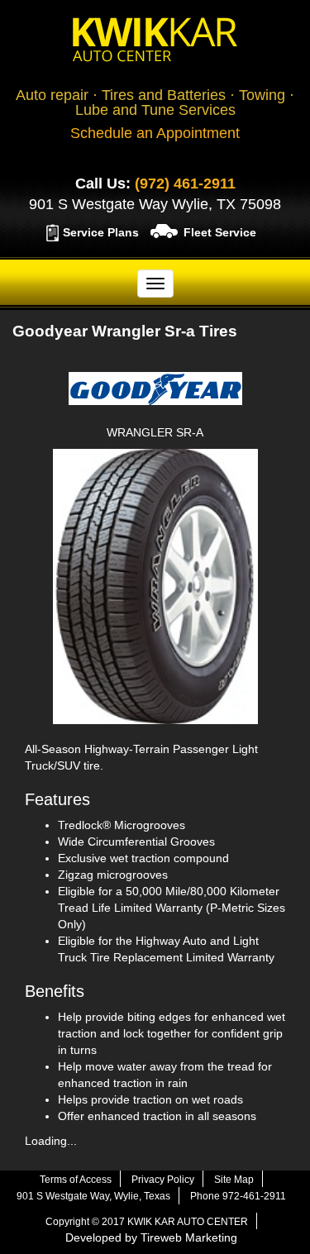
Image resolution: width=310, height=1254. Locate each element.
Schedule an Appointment (155, 133)
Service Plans (101, 232)
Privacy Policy (162, 1179)
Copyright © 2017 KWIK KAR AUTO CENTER (146, 1222)
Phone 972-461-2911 (238, 1196)
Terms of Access (76, 1179)
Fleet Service (220, 232)
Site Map (234, 1179)
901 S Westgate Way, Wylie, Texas (93, 1196)
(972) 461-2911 (185, 183)
